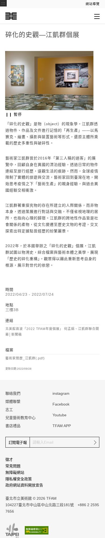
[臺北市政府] (12, 530)
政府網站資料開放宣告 (24, 485)
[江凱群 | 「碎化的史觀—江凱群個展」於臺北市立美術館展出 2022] (49, 80)
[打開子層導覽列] (97, 16)
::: (3, 3)
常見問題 (12, 466)
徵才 (9, 459)
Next (89, 77)
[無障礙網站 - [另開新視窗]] (36, 530)
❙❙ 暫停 (13, 114)
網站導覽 (93, 4)
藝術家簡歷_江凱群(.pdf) (25, 358)
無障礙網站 (14, 472)
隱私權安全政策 (18, 479)
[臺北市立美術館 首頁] (11, 16)
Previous (10, 77)
